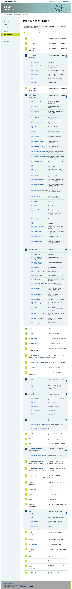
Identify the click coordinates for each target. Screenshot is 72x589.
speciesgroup (38, 323)
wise (30, 566)
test (30, 556)
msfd (30, 532)
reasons (36, 79)
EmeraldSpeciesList (39, 272)
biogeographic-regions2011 (38, 263)
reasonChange (38, 210)
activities (36, 62)
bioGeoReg (37, 106)
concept (36, 398)
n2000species (38, 308)
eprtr (30, 348)
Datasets (6, 21)
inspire (31, 482)
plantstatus (37, 521)
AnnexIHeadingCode (40, 455)
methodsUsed (38, 166)
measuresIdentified (39, 141)
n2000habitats (38, 294)
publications (33, 544)
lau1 (30, 494)
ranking (36, 205)
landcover (32, 489)
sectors (36, 526)
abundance (37, 254)
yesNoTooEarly (38, 236)
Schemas (6, 31)
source (36, 406)
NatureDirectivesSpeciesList (41, 314)
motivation (37, 279)
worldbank (32, 573)
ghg (30, 420)
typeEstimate (37, 231)
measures (36, 136)
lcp (30, 511)
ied (30, 444)
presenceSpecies (39, 184)
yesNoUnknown (38, 241)
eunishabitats (38, 275)
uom (30, 561)
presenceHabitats (39, 179)
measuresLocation (39, 146)
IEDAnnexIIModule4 (36, 468)
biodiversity (33, 249)
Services (6, 38)
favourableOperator (39, 122)
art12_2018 (32, 48)
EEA (11, 1)
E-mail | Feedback (9, 583)
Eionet (11, 14)
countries (36, 70)
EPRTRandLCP (34, 355)
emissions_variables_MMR (41, 424)
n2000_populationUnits (40, 283)
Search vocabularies (31, 33)
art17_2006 (32, 55)
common (32, 333)
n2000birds (37, 288)
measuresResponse (39, 161)
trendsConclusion (39, 226)
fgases (31, 379)
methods (36, 74)
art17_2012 (32, 88)
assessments (37, 102)
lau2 (30, 499)
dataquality (37, 267)
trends (36, 82)
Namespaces (7, 41)
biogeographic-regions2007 (38, 258)
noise (31, 539)
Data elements (7, 28)
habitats (36, 127)
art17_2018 (32, 95)
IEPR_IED (32, 475)
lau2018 (31, 504)
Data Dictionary (17, 14)
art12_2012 (32, 43)
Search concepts (45, 33)
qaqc (35, 201)
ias (30, 439)
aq (29, 38)
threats (36, 218)
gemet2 (31, 394)
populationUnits (38, 169)
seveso (31, 549)
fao (30, 372)
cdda (30, 328)
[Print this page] (57, 1)
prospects (37, 196)
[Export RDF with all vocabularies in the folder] (66, 57)
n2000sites (37, 299)
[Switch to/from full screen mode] (59, 1)
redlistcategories (39, 318)
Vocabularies (7, 34)
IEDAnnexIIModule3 (36, 461)
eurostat (32, 367)
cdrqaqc (36, 111)
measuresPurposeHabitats (41, 151)
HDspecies (37, 132)
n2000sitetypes (38, 303)
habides (31, 434)
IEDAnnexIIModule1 (36, 448)
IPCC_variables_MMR (40, 428)
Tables (5, 24)
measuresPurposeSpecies (41, 156)
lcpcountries (37, 517)
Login (53, 1)
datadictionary (34, 338)
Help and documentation (10, 18)
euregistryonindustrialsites (38, 362)
